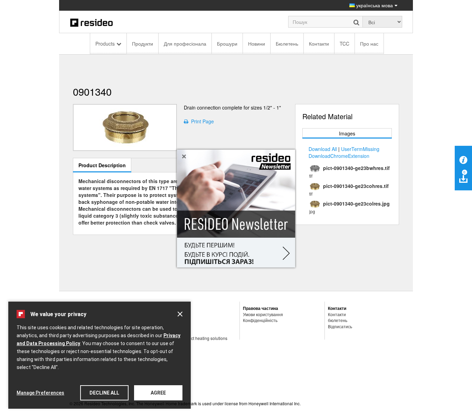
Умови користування (263, 314)
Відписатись (340, 326)
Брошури (227, 43)
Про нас (369, 43)
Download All (323, 148)
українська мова (374, 5)
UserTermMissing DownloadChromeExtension (344, 152)
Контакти (319, 43)
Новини (256, 43)
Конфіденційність (260, 320)
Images (347, 133)
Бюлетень (287, 43)
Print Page (201, 121)
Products (105, 43)
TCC (344, 43)
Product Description (102, 165)
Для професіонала (185, 43)
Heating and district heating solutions (192, 338)
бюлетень (337, 320)
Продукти (142, 43)
